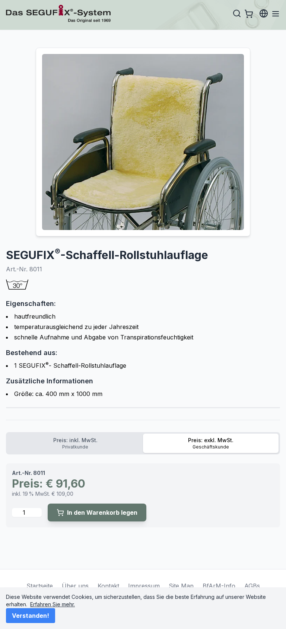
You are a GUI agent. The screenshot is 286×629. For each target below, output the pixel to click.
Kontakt (108, 586)
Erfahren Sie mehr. (52, 604)
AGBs (252, 586)
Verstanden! (30, 615)
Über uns (75, 586)
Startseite (39, 586)
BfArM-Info (219, 586)
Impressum (144, 586)
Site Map (181, 586)
